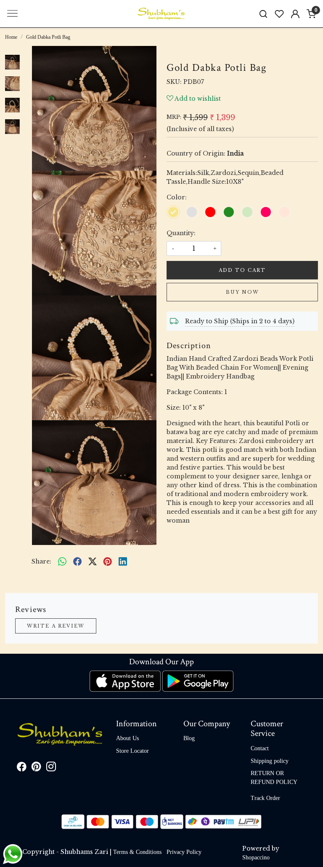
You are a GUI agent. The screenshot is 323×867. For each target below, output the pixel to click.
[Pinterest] (36, 768)
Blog (189, 738)
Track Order (265, 798)
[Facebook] (21, 768)
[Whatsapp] (62, 561)
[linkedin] (122, 561)
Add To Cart (242, 270)
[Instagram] (51, 768)
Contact (260, 748)
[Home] (161, 13)
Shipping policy (270, 761)
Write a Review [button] (56, 626)
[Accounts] (295, 14)
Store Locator (132, 751)
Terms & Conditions (137, 852)
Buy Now (242, 292)
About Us (127, 738)
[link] (263, 14)
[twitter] (92, 561)
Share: (41, 561)
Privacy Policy (184, 852)
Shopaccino (256, 857)
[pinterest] (107, 561)
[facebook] (77, 561)
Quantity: (181, 233)
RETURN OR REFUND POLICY (274, 777)
